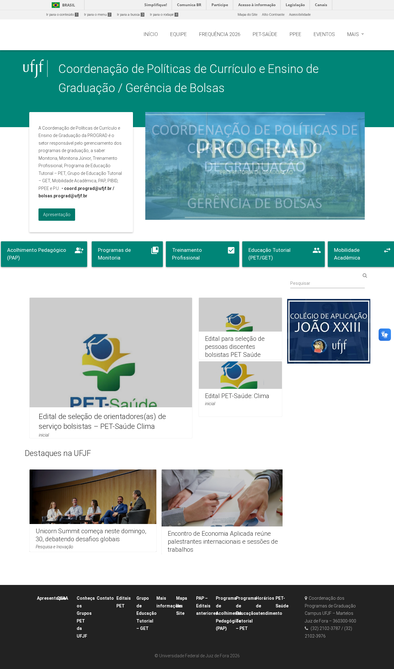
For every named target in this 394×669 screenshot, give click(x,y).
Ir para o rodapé (163, 15)
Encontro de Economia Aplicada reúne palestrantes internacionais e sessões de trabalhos (223, 541)
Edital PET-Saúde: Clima (237, 395)
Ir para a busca (130, 15)
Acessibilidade (300, 15)
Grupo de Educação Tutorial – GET (146, 613)
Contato (105, 598)
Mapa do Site (247, 15)
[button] (297, 331)
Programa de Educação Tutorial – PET (246, 613)
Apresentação (51, 598)
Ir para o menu (97, 15)
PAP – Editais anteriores (207, 606)
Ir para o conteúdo (62, 15)
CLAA (62, 598)
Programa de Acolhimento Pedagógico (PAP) (229, 613)
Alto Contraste (273, 15)
